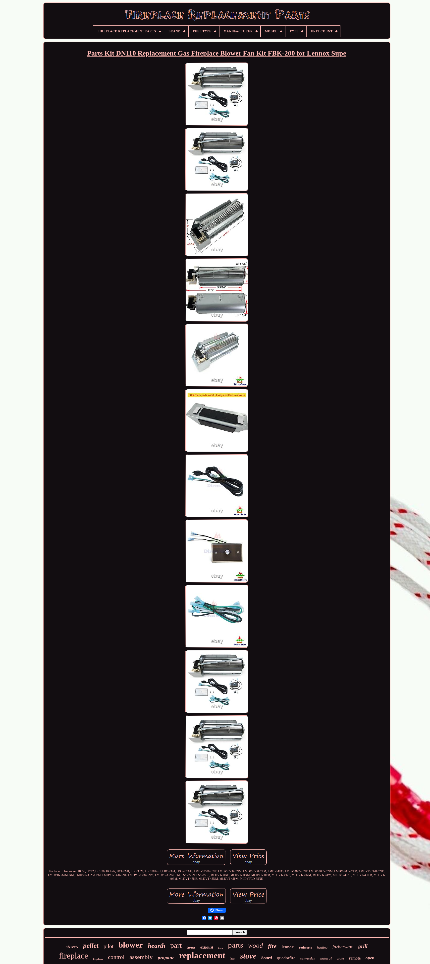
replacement (202, 955)
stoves (72, 946)
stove (248, 955)
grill (363, 946)
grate (340, 958)
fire (272, 946)
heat (232, 958)
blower (130, 944)
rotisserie (305, 947)
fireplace (73, 955)
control (116, 957)
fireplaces (98, 959)
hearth (156, 945)
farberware (342, 946)
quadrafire (286, 957)
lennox (288, 947)
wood (255, 945)
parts (235, 945)
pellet (91, 945)
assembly (141, 957)
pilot (108, 946)
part (176, 945)
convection (307, 958)
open (370, 958)
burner (191, 947)
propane (166, 957)
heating (322, 947)
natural (326, 958)
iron (220, 948)
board (266, 957)
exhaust (206, 947)
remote (355, 958)
